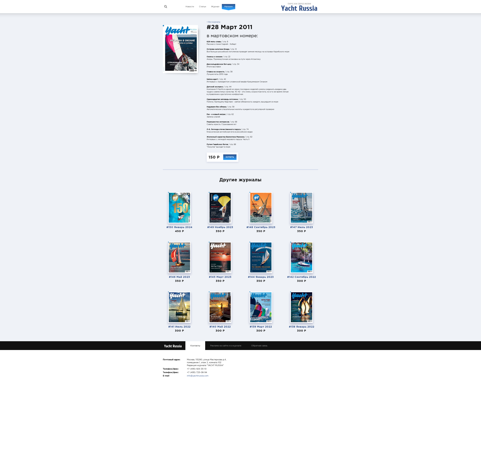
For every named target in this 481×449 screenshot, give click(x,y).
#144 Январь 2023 (261, 276)
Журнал (215, 6)
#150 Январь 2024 (179, 227)
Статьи (202, 6)
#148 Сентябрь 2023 (261, 227)
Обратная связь (259, 345)
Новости (190, 6)
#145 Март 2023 (220, 276)
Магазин (228, 6)
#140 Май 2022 (220, 326)
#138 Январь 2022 (301, 326)
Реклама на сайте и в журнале (225, 345)
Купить (230, 157)
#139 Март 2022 (261, 326)
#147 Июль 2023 (301, 227)
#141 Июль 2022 (179, 326)
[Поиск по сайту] (165, 6)
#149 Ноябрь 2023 (220, 227)
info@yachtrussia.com (197, 376)
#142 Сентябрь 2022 (301, 276)
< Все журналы (213, 22)
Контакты (195, 345)
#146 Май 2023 (179, 276)
